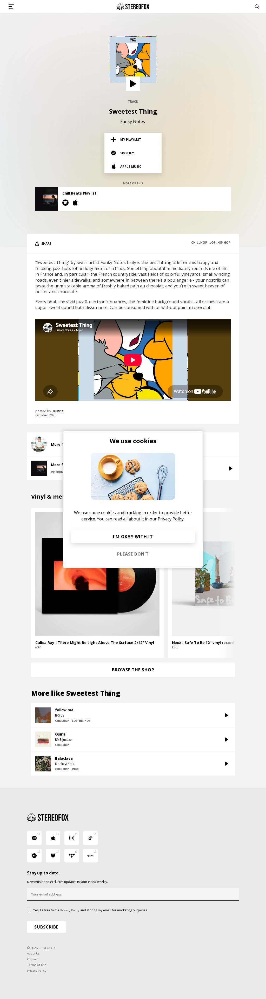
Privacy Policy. (171, 519)
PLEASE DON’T (133, 554)
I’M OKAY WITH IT (133, 536)
